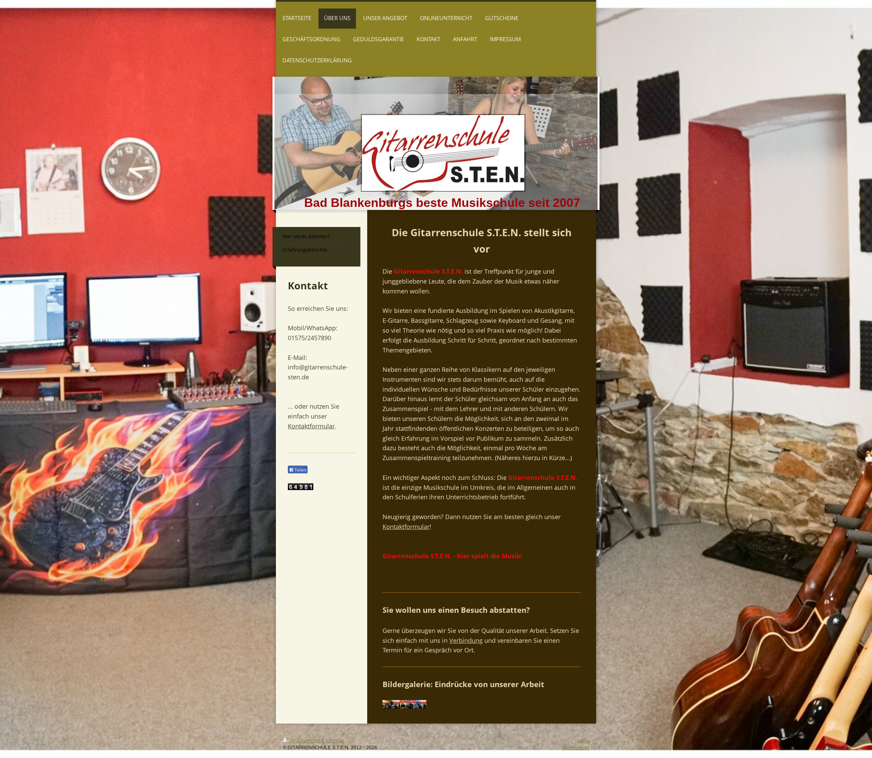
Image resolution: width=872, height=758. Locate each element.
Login (583, 740)
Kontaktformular (406, 526)
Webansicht (575, 747)
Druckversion (305, 740)
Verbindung (466, 640)
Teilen (300, 470)
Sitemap (335, 740)
